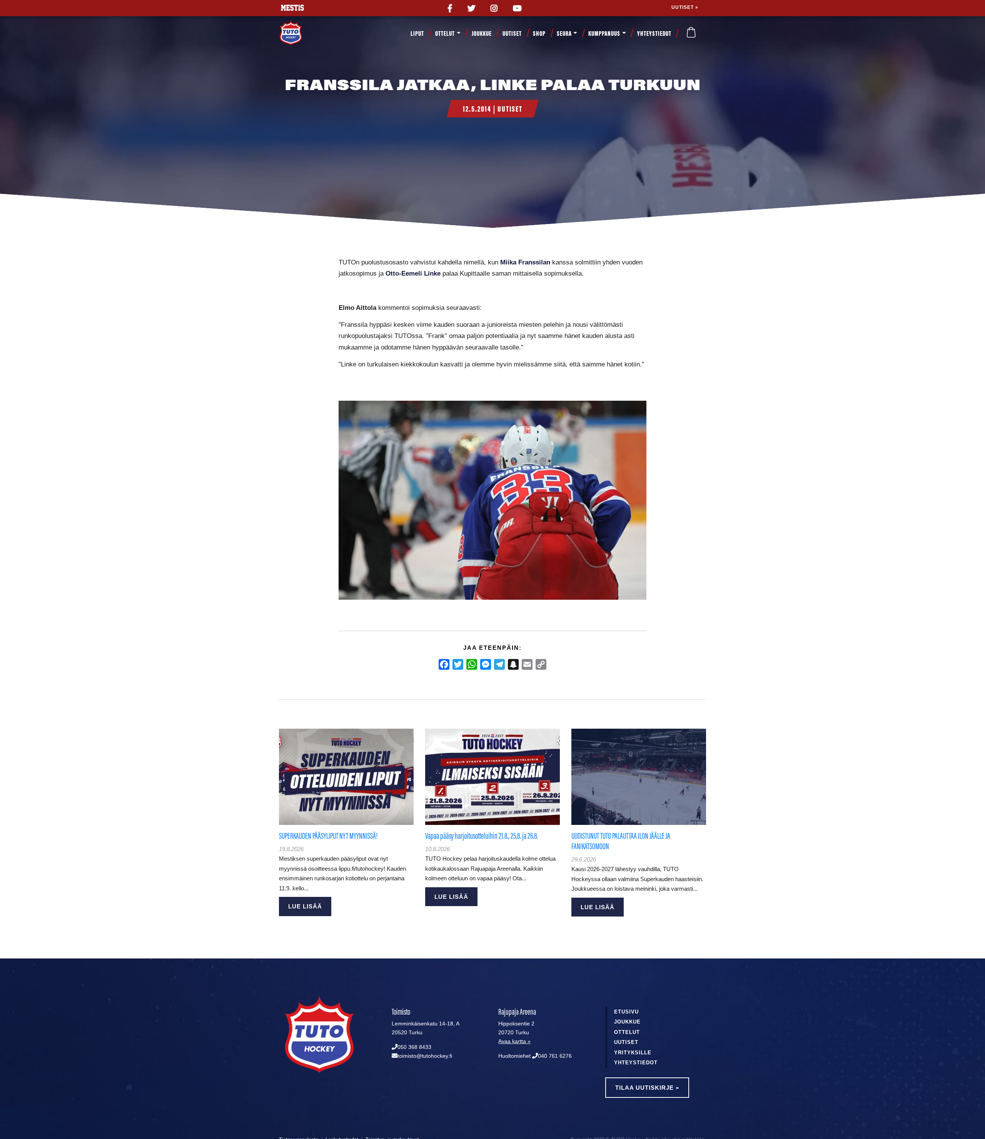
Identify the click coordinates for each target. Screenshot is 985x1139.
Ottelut (445, 33)
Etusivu (626, 1012)
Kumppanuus (604, 33)
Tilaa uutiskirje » (647, 1087)
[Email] (527, 664)
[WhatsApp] (472, 664)
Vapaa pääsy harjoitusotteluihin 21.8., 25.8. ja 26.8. (481, 836)
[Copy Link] (541, 664)
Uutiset (512, 33)
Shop (539, 33)
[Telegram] (499, 664)
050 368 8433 (414, 1047)
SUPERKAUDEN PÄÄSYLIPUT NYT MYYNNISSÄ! (328, 836)
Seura (564, 33)
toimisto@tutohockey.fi (424, 1056)
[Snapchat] (513, 664)
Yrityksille (632, 1052)
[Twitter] (458, 664)
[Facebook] (444, 664)
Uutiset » (684, 7)
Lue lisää (305, 906)
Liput (417, 33)
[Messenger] (485, 664)
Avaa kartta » (514, 1041)
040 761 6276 (555, 1056)
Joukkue (482, 33)
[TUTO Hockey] (300, 33)
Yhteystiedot (654, 33)
